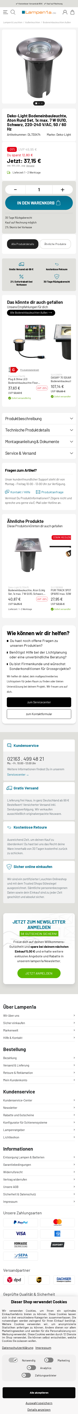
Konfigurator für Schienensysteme (25, 1122)
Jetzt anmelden (38, 973)
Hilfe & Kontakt (12, 1037)
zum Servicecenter (39, 702)
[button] (28, 342)
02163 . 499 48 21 (25, 758)
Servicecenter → (18, 774)
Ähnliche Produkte (55, 244)
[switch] (13, 1360)
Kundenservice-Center (17, 1100)
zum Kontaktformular (39, 714)
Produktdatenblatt (29, 369)
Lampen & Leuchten (12, 22)
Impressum (10, 1201)
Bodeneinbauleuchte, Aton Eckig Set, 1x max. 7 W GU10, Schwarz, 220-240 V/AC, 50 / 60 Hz (26, 592)
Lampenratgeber (14, 1130)
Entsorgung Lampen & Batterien (23, 1157)
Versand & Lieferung (16, 1065)
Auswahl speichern (39, 1403)
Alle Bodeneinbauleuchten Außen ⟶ (31, 312)
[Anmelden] (65, 12)
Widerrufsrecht (13, 1172)
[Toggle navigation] (5, 12)
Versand (30, 165)
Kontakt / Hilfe (20, 492)
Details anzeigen (39, 1409)
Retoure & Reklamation (18, 1072)
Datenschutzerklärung (17, 1347)
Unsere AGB (10, 1187)
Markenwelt (10, 1030)
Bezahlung (10, 1058)
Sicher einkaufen (14, 1023)
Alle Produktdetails (22, 244)
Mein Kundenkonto (15, 1080)
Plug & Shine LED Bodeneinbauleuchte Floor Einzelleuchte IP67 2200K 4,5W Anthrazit (25, 381)
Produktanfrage (52, 492)
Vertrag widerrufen (15, 1179)
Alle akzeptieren (39, 1392)
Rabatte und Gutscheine (18, 1115)
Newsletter (10, 1107)
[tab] (36, 103)
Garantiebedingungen (17, 1164)
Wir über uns (11, 1015)
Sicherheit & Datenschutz (19, 1194)
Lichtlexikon (11, 1137)
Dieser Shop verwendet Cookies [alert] (39, 1301)
